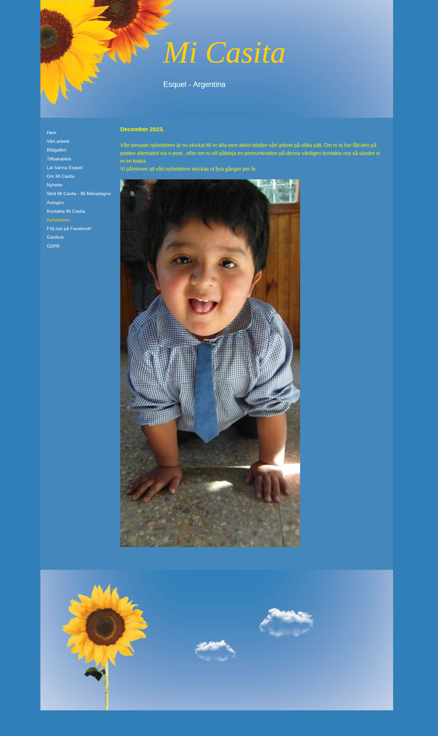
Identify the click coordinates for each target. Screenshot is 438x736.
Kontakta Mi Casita (66, 211)
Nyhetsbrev (58, 219)
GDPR (53, 246)
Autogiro (55, 202)
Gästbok (55, 237)
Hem (51, 132)
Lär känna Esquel (64, 167)
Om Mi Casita (60, 176)
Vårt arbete (58, 141)
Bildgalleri (56, 149)
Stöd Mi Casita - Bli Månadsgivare (81, 193)
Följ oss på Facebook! (69, 228)
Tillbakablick (59, 158)
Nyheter (55, 184)
